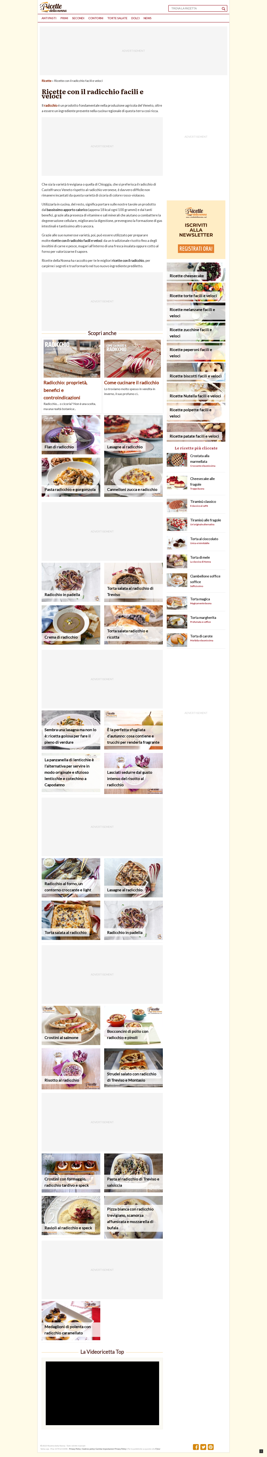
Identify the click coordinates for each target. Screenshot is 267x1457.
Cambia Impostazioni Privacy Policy (111, 1449)
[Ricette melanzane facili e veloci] (196, 320)
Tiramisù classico (203, 501)
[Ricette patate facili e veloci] (196, 440)
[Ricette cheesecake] (196, 280)
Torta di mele (200, 557)
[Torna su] (261, 1451)
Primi (64, 18)
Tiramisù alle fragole (205, 520)
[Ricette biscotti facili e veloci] (196, 380)
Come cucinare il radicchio (131, 382)
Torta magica (200, 599)
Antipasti (49, 18)
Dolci (135, 18)
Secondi (78, 18)
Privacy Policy (75, 1449)
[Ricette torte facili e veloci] (196, 300)
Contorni (95, 18)
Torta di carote (201, 636)
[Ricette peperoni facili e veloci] (196, 360)
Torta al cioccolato (204, 539)
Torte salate (117, 18)
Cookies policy (88, 1449)
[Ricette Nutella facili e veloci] (196, 400)
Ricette (46, 80)
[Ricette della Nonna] (53, 11)
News (147, 18)
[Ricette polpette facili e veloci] (196, 420)
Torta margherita (203, 617)
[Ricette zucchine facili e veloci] (196, 340)
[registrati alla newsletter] (196, 258)
